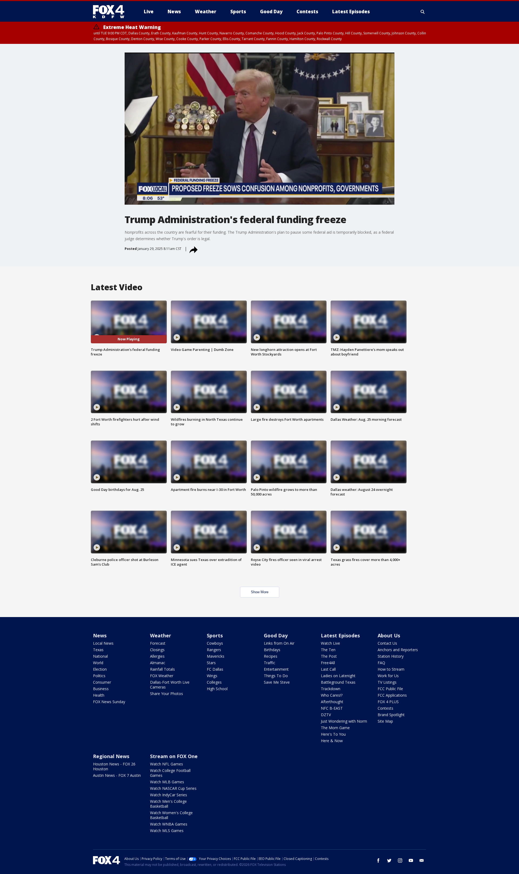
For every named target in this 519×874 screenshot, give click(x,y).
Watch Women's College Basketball (171, 815)
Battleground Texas (338, 682)
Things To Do (276, 675)
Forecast (157, 643)
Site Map (385, 721)
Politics (99, 675)
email (421, 860)
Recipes (270, 656)
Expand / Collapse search (423, 12)
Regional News (111, 756)
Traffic (269, 662)
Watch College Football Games (170, 773)
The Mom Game (335, 727)
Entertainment (276, 669)
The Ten (328, 649)
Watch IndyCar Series (168, 794)
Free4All (328, 662)
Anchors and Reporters (398, 649)
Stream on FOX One (174, 756)
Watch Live (330, 643)
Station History (391, 656)
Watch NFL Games (166, 764)
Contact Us (387, 643)
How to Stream (391, 669)
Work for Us (388, 675)
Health (98, 695)
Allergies (157, 656)
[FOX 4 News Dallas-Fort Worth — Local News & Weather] (111, 11)
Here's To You (333, 734)
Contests (385, 708)
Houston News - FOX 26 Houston (114, 766)
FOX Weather (161, 675)
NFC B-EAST (332, 708)
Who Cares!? (331, 695)
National (100, 656)
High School (217, 688)
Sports (215, 635)
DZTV (326, 714)
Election (100, 669)
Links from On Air (279, 643)
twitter (389, 860)
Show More (259, 592)
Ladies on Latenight (338, 675)
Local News (103, 643)
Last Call (328, 669)
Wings (212, 675)
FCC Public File (390, 688)
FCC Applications (392, 695)
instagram (400, 860)
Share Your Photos (166, 693)
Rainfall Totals (162, 669)
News (100, 635)
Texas (98, 649)
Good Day (276, 635)
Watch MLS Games (167, 830)
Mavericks (215, 656)
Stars (211, 662)
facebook (378, 860)
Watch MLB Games (167, 781)
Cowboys (215, 643)
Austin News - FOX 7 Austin (117, 775)
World (98, 662)
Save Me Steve (277, 682)
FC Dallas (215, 669)
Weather (160, 635)
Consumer (102, 682)
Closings (157, 649)
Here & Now (332, 740)
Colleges (214, 682)
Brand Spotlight (391, 714)
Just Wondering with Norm (344, 721)
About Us (389, 635)
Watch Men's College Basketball (168, 804)
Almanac (157, 662)
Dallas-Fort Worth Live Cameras (169, 685)
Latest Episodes (340, 635)
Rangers (214, 649)
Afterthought (332, 701)
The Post (329, 656)
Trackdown (330, 688)
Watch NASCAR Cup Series (173, 788)
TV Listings (387, 682)
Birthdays (272, 649)
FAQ (381, 662)
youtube (411, 860)
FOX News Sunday (109, 701)
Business (101, 688)
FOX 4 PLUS (388, 701)
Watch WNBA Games (168, 824)
